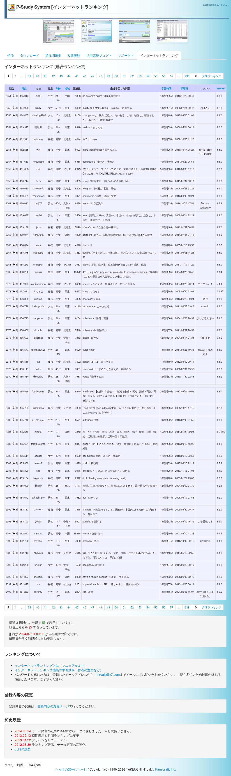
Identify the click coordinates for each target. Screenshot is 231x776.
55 (155, 76)
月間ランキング (211, 76)
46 (84, 76)
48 (100, 76)
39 (29, 76)
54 (148, 76)
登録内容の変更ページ (53, 706)
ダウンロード (29, 55)
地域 (67, 88)
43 (61, 76)
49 (108, 76)
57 (171, 76)
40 (37, 76)
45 (77, 76)
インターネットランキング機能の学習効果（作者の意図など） (59, 670)
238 (187, 76)
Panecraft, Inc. (165, 769)
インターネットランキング (159, 55)
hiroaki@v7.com (108, 674)
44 (69, 76)
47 (92, 76)
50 (116, 76)
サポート (125, 55)
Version (221, 88)
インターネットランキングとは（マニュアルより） (51, 665)
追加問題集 (53, 55)
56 (163, 76)
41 (45, 76)
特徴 (10, 55)
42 (53, 76)
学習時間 (166, 88)
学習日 (184, 88)
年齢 (58, 88)
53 (140, 76)
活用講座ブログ (97, 55)
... (22, 76)
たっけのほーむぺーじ (71, 769)
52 (132, 76)
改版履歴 (73, 55)
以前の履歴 (22, 749)
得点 (24, 88)
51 (124, 76)
